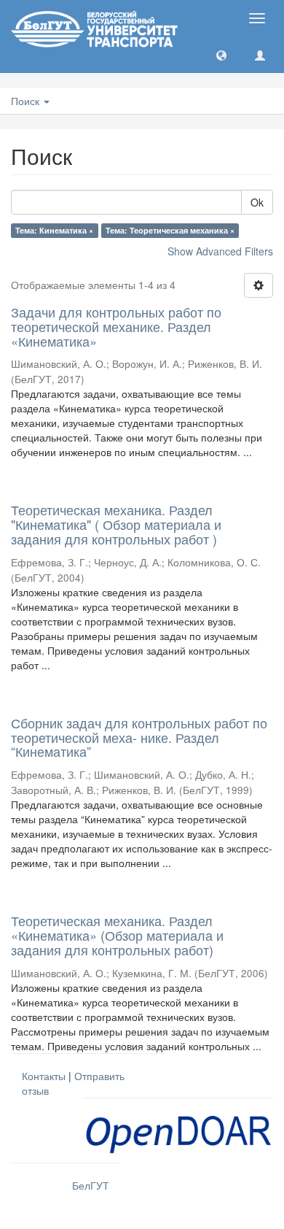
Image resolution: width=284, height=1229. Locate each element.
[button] (221, 54)
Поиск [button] (26, 100)
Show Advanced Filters (220, 251)
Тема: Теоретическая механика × (170, 230)
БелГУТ (90, 1185)
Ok (257, 202)
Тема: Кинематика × (54, 230)
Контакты (44, 1075)
